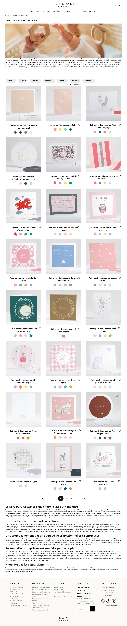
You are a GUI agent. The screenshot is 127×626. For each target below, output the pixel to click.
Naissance (35, 11)
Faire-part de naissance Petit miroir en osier (24, 329)
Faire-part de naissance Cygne (23, 481)
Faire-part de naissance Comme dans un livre (63, 279)
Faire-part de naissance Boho (63, 125)
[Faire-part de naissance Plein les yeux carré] (23, 103)
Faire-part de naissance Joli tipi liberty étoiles (63, 177)
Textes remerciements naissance (40, 595)
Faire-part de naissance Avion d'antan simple (24, 228)
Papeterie (67, 11)
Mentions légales (60, 589)
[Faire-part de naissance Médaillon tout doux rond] (23, 154)
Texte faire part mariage (40, 589)
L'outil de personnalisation (41, 587)
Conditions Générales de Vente (62, 593)
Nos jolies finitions (16, 601)
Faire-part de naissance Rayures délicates (63, 228)
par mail (109, 595)
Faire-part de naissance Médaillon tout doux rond (23, 177)
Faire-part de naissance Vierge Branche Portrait (23, 432)
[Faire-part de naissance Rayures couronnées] (103, 154)
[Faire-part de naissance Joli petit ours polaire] (103, 358)
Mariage (46, 11)
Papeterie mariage (38, 603)
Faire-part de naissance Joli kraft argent (63, 330)
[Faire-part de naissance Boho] (63, 103)
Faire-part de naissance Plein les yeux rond (103, 432)
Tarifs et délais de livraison (19, 594)
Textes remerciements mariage (40, 600)
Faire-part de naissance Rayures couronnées (103, 177)
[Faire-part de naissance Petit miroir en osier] (23, 307)
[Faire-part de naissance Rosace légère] (63, 358)
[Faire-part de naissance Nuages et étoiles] (103, 256)
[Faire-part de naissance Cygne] (23, 460)
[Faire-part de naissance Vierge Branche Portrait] (23, 409)
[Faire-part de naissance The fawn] (63, 460)
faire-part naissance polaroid (30, 511)
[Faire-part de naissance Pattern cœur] (23, 256)
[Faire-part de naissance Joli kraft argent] (63, 307)
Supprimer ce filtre (76, 84)
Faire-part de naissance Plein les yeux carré (24, 126)
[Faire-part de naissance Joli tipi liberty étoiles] (63, 154)
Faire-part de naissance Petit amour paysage (103, 126)
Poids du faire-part (16, 603)
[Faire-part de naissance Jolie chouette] (103, 206)
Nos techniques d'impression (15, 597)
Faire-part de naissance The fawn (63, 482)
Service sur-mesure (16, 587)
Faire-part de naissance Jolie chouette (103, 228)
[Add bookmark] (40, 125)
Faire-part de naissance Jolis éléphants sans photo (63, 431)
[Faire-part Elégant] (63, 5)
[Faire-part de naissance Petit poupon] (103, 307)
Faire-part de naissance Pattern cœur (24, 279)
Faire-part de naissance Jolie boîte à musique (24, 381)
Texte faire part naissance (41, 592)
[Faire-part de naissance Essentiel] (103, 460)
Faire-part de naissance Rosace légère (63, 381)
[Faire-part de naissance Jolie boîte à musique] (23, 358)
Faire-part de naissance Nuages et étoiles (103, 279)
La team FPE (58, 587)
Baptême (56, 11)
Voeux (77, 11)
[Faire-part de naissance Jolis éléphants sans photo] (63, 409)
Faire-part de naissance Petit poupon (103, 329)
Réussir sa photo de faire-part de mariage (41, 606)
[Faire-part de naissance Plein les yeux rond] (103, 409)
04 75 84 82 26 (108, 593)
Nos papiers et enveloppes (15, 590)
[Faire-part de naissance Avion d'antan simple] (23, 206)
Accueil (7, 15)
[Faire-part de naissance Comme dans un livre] (63, 256)
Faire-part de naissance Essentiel (103, 482)
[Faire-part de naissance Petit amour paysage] (103, 103)
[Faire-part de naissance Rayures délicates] (63, 206)
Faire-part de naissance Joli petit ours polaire (103, 381)
